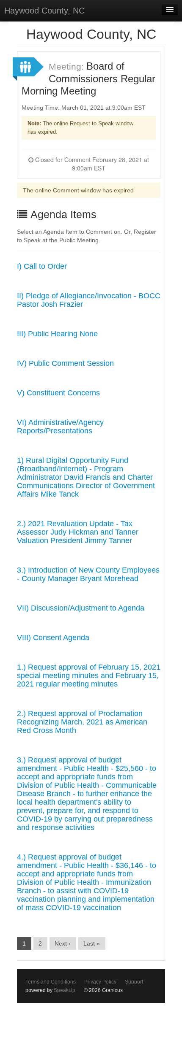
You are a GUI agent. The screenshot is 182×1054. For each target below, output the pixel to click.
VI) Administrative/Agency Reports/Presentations (60, 426)
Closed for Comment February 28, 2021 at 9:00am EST (91, 163)
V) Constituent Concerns (58, 393)
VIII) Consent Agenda (53, 637)
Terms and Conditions (50, 982)
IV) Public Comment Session (65, 363)
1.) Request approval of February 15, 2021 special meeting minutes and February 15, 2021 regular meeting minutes (88, 675)
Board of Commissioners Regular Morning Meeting (88, 78)
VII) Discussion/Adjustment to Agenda (80, 608)
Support (134, 982)
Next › (63, 943)
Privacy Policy (100, 982)
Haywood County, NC (44, 10)
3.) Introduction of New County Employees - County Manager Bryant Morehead (88, 574)
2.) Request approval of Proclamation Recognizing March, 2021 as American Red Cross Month (82, 722)
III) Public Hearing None (57, 334)
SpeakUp (64, 990)
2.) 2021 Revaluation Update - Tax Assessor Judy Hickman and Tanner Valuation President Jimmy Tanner (77, 532)
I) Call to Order (42, 266)
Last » (91, 943)
